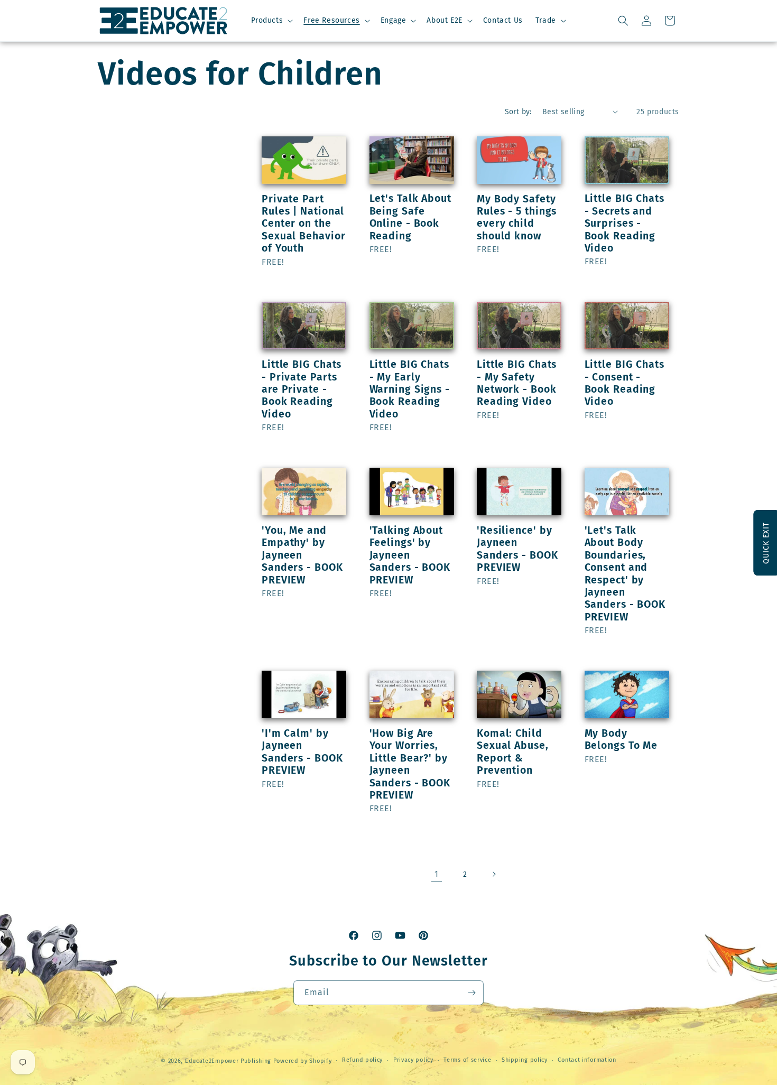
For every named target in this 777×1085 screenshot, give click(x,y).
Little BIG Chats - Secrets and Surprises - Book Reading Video (624, 223)
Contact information (587, 1059)
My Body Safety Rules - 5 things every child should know (517, 217)
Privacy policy (413, 1059)
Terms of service (467, 1059)
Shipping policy (525, 1059)
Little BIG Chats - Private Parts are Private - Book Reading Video (301, 389)
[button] (271, 21)
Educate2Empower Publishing (228, 1061)
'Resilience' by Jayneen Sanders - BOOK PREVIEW (517, 548)
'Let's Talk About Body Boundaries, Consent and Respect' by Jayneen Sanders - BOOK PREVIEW (625, 573)
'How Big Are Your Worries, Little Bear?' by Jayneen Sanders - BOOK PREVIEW (410, 764)
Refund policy (362, 1059)
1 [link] (436, 874)
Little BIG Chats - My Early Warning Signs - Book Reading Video (409, 389)
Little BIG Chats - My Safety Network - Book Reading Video (517, 382)
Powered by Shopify (302, 1061)
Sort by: (518, 111)
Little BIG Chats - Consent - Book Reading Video (624, 382)
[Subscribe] (471, 992)
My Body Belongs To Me (621, 739)
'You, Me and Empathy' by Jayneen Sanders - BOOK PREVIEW (302, 555)
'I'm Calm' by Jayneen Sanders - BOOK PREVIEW (302, 751)
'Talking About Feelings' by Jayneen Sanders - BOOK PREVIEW (410, 555)
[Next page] (493, 874)
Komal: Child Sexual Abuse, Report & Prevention (513, 751)
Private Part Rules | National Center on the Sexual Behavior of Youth (304, 224)
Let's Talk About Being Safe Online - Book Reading (410, 217)
